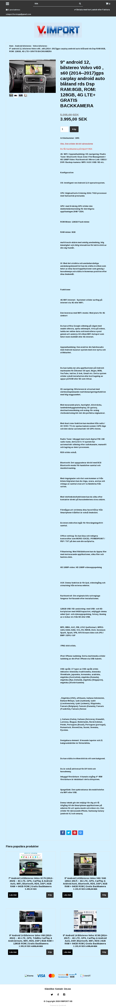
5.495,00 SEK (31, 889)
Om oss (67, 989)
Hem (11, 46)
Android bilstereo (23, 46)
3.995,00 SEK (31, 946)
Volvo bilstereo (40, 46)
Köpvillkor (49, 989)
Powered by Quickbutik (58, 1005)
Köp (74, 129)
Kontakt (59, 989)
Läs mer (13, 895)
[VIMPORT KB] (58, 30)
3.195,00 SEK (85, 889)
